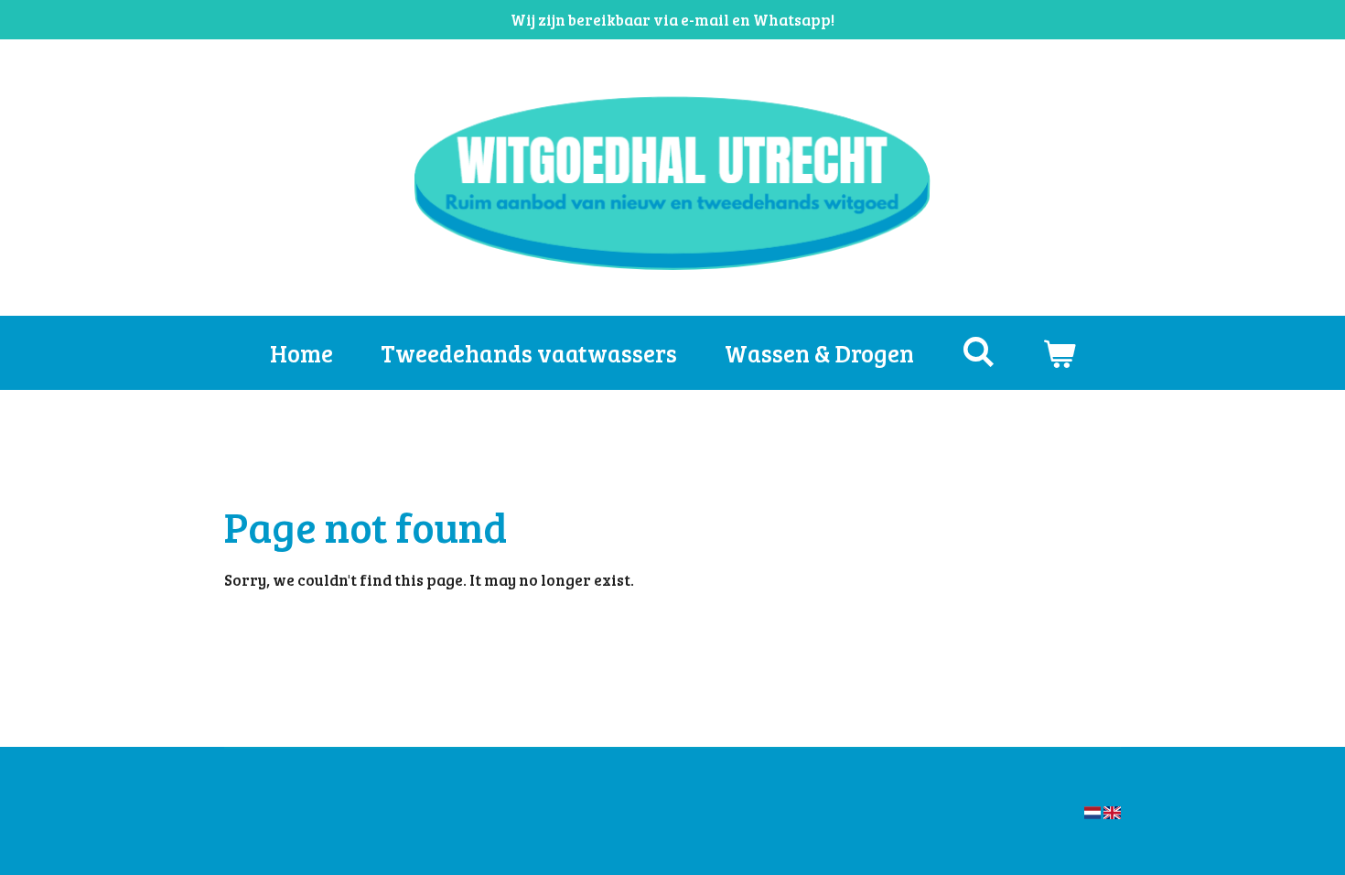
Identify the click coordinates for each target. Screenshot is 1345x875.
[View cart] (1058, 353)
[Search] (978, 351)
